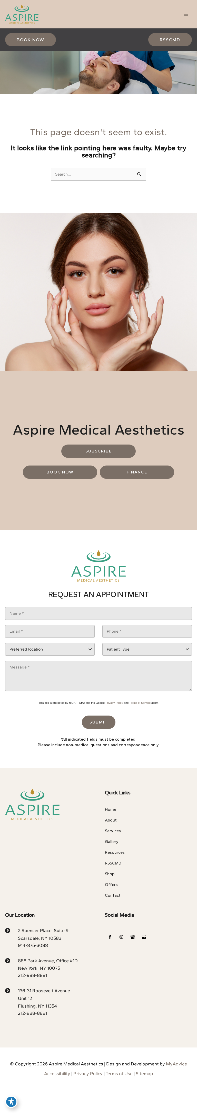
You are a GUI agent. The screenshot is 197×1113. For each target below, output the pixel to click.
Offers (111, 884)
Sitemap (144, 1073)
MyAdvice (176, 1064)
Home (110, 809)
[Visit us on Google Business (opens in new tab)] (132, 937)
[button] (30, 39)
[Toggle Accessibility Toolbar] (11, 1102)
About (111, 820)
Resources (115, 852)
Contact (113, 895)
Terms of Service (140, 702)
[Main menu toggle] (186, 14)
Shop (109, 873)
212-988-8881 (32, 975)
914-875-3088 (33, 945)
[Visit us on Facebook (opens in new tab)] (110, 937)
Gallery (112, 841)
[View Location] (11, 930)
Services (113, 830)
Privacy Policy (114, 702)
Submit (99, 722)
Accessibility (57, 1073)
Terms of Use (119, 1073)
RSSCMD (113, 863)
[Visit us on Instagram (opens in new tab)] (121, 937)
